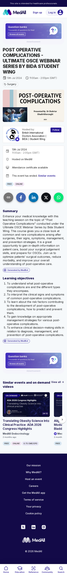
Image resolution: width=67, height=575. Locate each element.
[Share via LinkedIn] (33, 197)
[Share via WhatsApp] (58, 197)
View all (57, 382)
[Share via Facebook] (21, 197)
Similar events (46, 175)
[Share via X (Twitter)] (46, 197)
